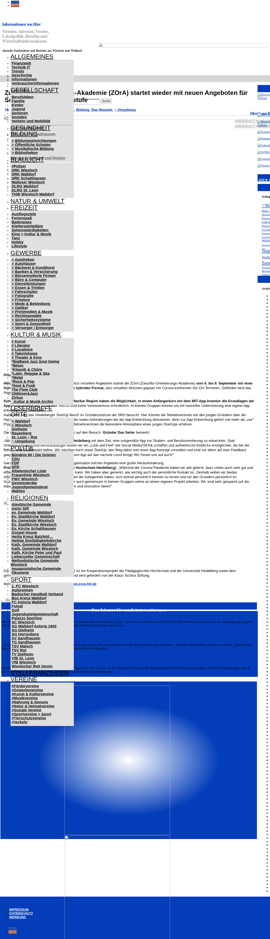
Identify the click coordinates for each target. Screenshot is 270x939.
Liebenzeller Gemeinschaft (36, 556)
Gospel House (24, 532)
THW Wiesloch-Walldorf (33, 194)
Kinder (18, 105)
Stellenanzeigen (40, 673)
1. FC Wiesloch (25, 586)
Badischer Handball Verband (37, 594)
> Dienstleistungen (29, 284)
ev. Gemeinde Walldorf (32, 512)
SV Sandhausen (26, 638)
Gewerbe (26, 253)
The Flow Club (25, 389)
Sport (21, 579)
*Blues (17, 365)
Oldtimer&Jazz (25, 393)
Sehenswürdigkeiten (30, 230)
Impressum (19, 909)
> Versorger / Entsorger (33, 328)
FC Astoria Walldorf (29, 602)
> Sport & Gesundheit (31, 324)
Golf (15, 610)
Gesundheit (31, 127)
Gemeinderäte (24, 483)
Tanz (16, 238)
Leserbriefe (31, 408)
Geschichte (22, 75)
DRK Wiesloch (25, 170)
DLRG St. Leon (25, 190)
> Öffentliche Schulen (31, 145)
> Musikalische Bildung (33, 149)
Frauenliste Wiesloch (31, 475)
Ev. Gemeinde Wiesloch (33, 520)
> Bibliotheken (25, 153)
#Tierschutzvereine (29, 718)
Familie (18, 101)
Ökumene (20, 573)
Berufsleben (23, 97)
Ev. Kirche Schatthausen (34, 528)
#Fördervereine (25, 686)
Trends (18, 71)
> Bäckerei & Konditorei (33, 268)
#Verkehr (20, 722)
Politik (22, 448)
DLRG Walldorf (25, 186)
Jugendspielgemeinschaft (35, 614)
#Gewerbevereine (27, 690)
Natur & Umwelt (38, 201)
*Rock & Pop (23, 381)
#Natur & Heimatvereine (33, 706)
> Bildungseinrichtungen (34, 141)
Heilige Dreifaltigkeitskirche (36, 540)
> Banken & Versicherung (35, 272)
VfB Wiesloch (24, 662)
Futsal (17, 606)
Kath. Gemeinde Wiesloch (35, 548)
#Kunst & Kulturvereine (33, 694)
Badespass (22, 222)
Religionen (29, 497)
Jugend (18, 109)
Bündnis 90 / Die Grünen (34, 455)
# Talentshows (25, 353)
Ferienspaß (22, 218)
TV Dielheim (22, 654)
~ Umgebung (23, 441)
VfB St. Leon (23, 658)
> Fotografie (23, 296)
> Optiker (20, 308)
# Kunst (19, 341)
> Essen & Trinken (28, 288)
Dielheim (19, 429)
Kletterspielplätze (27, 226)
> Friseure (21, 300)
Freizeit (24, 207)
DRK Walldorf (24, 174)
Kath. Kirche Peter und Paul (37, 552)
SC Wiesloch (23, 622)
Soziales (19, 117)
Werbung (17, 917)
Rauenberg (21, 433)
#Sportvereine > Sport (31, 714)
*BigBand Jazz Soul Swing (35, 361)
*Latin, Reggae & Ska (31, 373)
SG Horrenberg (25, 634)
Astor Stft (20, 508)
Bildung (24, 134)
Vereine (24, 679)
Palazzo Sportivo (27, 618)
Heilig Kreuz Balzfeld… (32, 536)
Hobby (17, 242)
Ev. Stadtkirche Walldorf (33, 516)
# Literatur (21, 345)
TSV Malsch (22, 646)
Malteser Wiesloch (28, 182)
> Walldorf (21, 421)
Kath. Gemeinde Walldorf (34, 544)
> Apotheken (23, 260)
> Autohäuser (24, 264)
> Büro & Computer (29, 280)
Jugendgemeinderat (30, 487)
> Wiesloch (22, 425)
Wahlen (18, 491)
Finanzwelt (21, 63)
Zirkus (17, 397)
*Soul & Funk (23, 385)
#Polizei (19, 166)
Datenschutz (21, 913)
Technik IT (21, 67)
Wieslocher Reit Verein (32, 666)
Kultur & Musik (36, 334)
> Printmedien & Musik (32, 312)
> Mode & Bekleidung (31, 304)
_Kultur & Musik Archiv (32, 401)
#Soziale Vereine (26, 710)
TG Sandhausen (26, 642)
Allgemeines (32, 56)
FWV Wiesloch (25, 479)
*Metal (17, 377)
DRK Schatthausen (29, 178)
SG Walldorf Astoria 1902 (34, 626)
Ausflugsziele (24, 214)
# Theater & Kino (27, 357)
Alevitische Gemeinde (31, 504)
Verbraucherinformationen (35, 83)
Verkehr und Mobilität (31, 121)
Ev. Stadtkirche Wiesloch (34, 524)
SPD (15, 467)
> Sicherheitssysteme (31, 320)
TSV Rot (19, 650)
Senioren (20, 113)
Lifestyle (19, 246)
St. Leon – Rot (24, 437)
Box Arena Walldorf (29, 598)
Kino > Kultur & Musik (31, 234)
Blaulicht (27, 159)
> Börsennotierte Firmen (34, 276)
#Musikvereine (25, 698)
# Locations (22, 349)
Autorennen (22, 590)
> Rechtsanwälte (27, 316)
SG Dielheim (23, 630)
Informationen (24, 79)
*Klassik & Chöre (27, 369)
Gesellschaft (35, 90)
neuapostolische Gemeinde (36, 569)
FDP (15, 463)
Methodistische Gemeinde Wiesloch (35, 563)
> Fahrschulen (25, 292)
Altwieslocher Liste (29, 471)
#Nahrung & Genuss (30, 702)
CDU (16, 459)
